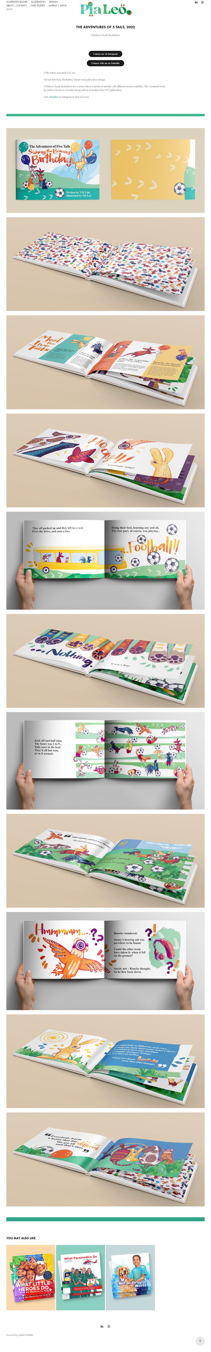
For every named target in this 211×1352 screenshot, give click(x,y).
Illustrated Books (16, 1)
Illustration (38, 1)
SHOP (9, 9)
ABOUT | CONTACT (16, 5)
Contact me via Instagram (105, 53)
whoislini (53, 97)
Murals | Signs (58, 5)
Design (53, 1)
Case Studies (37, 5)
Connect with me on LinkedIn (105, 63)
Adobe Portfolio (25, 1334)
